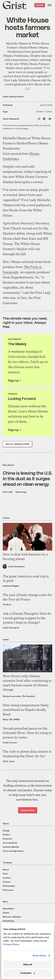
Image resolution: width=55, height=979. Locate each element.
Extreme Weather (11, 847)
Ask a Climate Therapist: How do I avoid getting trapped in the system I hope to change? (27, 618)
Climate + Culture (44, 111)
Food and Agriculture (13, 851)
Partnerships (9, 886)
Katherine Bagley (11, 586)
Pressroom (8, 890)
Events (6, 912)
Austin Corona (10, 742)
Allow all (27, 964)
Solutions (7, 838)
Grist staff (7, 492)
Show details (39, 955)
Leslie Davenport (16, 566)
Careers (6, 882)
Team (5, 873)
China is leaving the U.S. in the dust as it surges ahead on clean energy (27, 478)
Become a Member (12, 916)
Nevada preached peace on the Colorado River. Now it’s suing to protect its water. (27, 733)
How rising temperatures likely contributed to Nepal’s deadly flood (26, 709)
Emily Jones (9, 761)
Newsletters (8, 908)
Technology (21, 492)
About (6, 869)
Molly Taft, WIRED (11, 719)
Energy (6, 830)
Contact (7, 877)
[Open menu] (49, 5)
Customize (25, 973)
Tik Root (7, 604)
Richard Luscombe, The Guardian (19, 696)
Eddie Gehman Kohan (13, 96)
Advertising (8, 921)
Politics (6, 834)
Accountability (10, 842)
